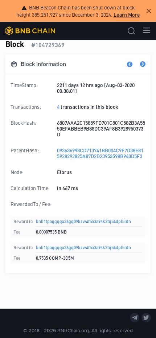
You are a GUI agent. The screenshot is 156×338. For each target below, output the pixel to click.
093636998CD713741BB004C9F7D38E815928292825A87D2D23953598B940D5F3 (100, 153)
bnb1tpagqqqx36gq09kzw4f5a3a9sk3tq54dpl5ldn (83, 221)
